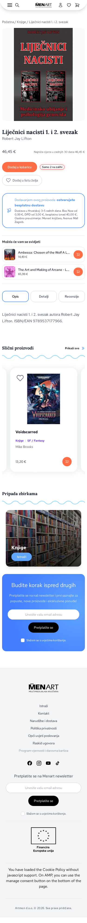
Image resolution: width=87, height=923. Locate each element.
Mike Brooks (24, 447)
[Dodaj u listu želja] (20, 378)
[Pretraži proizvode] (17, 5)
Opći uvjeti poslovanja (43, 736)
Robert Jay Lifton (17, 138)
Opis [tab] (15, 296)
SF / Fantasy (36, 441)
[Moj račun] (60, 5)
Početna (8, 22)
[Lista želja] (69, 5)
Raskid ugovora (44, 743)
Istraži (21, 557)
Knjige (21, 22)
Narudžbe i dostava (43, 721)
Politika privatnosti (44, 728)
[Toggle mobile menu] (9, 5)
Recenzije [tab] (72, 296)
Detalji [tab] (43, 296)
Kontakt (43, 713)
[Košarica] (77, 5)
